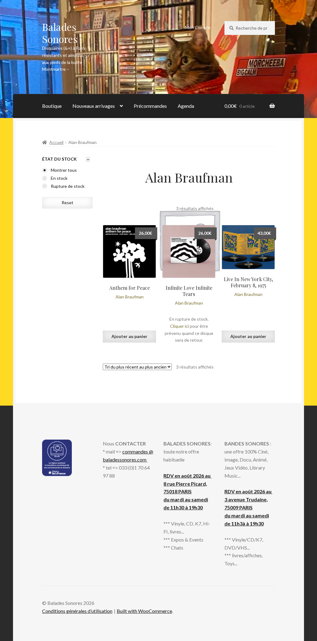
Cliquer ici (179, 326)
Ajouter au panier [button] (129, 336)
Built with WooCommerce (144, 611)
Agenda (186, 106)
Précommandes (150, 106)
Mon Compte (198, 27)
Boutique (52, 106)
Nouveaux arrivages (93, 106)
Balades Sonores (60, 32)
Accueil (56, 142)
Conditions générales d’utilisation (77, 611)
